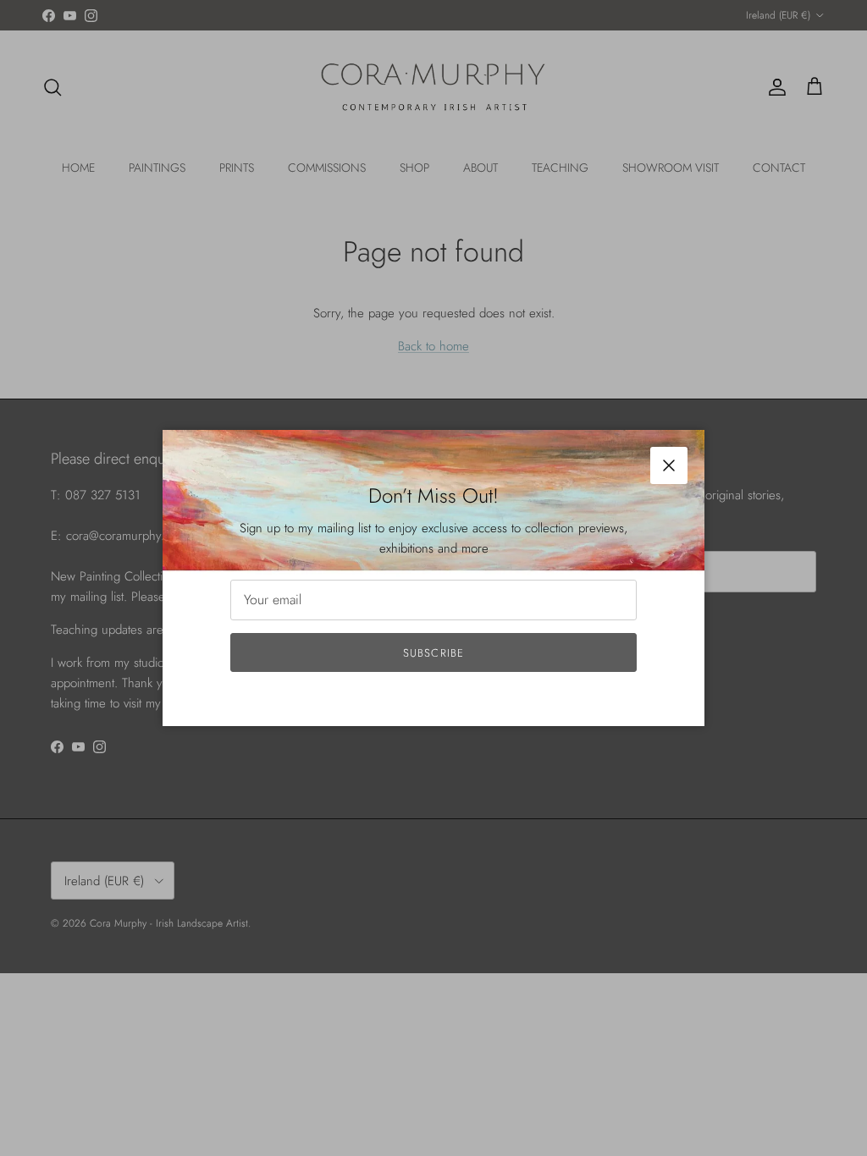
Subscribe (433, 653)
